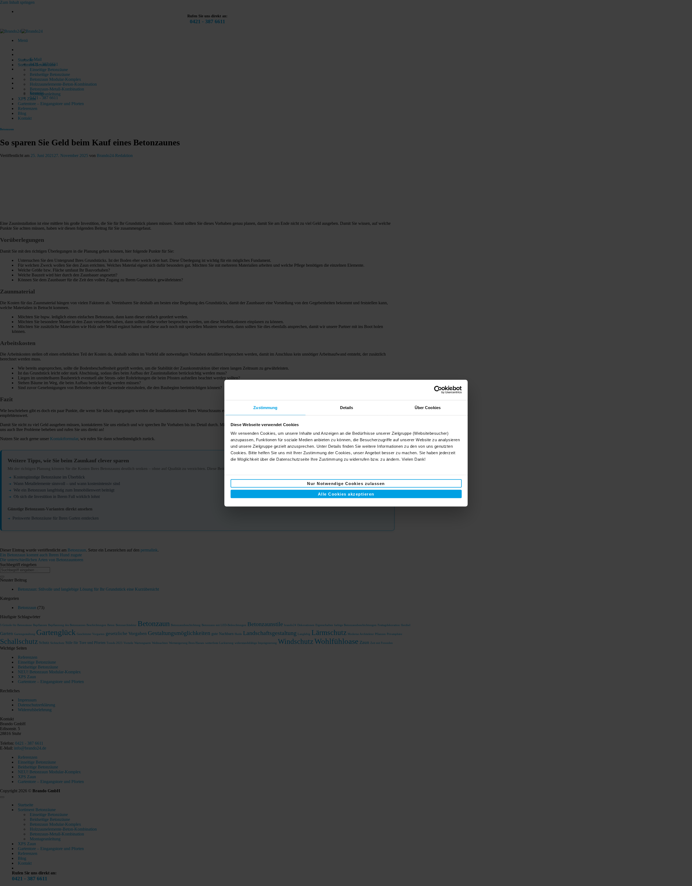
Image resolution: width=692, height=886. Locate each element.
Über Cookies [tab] (428, 407)
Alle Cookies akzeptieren (346, 494)
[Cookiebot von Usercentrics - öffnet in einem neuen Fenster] (438, 390)
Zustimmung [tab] (265, 407)
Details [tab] (346, 407)
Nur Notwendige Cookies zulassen (346, 483)
